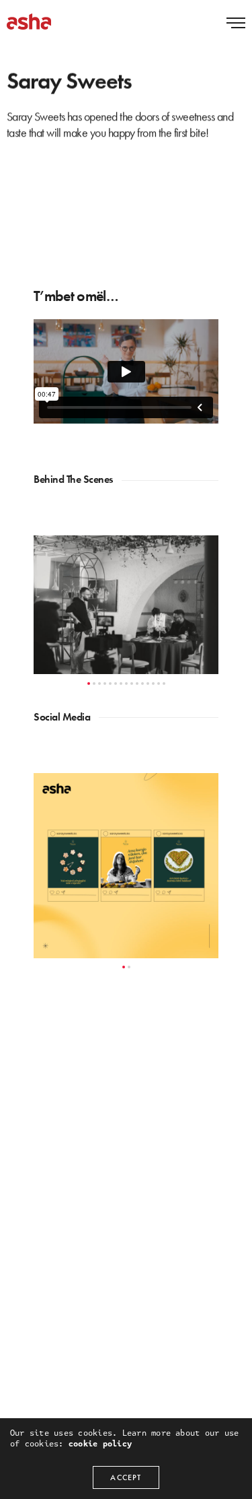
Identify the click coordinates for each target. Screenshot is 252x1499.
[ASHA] (29, 21)
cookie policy (100, 1444)
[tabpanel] (126, 604)
